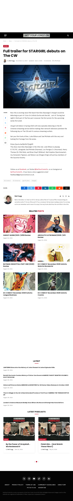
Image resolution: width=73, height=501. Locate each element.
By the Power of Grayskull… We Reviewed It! (18, 445)
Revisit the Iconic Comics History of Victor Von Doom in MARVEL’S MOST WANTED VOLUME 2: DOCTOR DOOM (35, 376)
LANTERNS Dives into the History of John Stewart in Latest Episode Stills (29, 367)
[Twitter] (5, 123)
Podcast (42, 439)
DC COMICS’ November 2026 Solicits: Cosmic (52, 294)
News (6, 46)
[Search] (68, 35)
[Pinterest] (5, 128)
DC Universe (16, 180)
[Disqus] (36, 329)
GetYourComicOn (16, 172)
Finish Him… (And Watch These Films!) (52, 445)
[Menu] (5, 35)
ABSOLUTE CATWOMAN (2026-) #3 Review (52, 236)
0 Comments (47, 61)
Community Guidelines (46, 485)
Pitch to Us (31, 487)
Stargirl (34, 180)
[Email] (5, 142)
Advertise (42, 487)
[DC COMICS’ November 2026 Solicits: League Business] (19, 281)
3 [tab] (38, 462)
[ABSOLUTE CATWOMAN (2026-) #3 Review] (54, 224)
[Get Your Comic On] (36, 35)
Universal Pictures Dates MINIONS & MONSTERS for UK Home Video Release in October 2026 (36, 385)
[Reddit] (5, 133)
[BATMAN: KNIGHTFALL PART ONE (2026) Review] (19, 253)
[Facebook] (5, 118)
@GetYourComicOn (41, 169)
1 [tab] (35, 462)
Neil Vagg (12, 61)
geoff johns (26, 180)
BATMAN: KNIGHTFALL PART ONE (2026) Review (18, 265)
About (7, 485)
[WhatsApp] (5, 138)
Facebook (23, 169)
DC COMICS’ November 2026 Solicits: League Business (18, 294)
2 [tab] (36, 462)
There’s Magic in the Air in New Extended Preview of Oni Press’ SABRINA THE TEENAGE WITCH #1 (36, 394)
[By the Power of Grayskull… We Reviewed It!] (19, 429)
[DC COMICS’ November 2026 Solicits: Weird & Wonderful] (54, 253)
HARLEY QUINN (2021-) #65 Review (17, 235)
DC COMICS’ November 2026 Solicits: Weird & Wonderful (52, 265)
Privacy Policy (17, 485)
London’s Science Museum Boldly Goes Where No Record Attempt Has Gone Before (33, 403)
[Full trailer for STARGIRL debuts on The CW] (36, 86)
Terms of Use (31, 485)
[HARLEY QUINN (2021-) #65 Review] (19, 224)
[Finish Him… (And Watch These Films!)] (54, 429)
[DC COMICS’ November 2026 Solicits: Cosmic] (54, 281)
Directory (62, 485)
